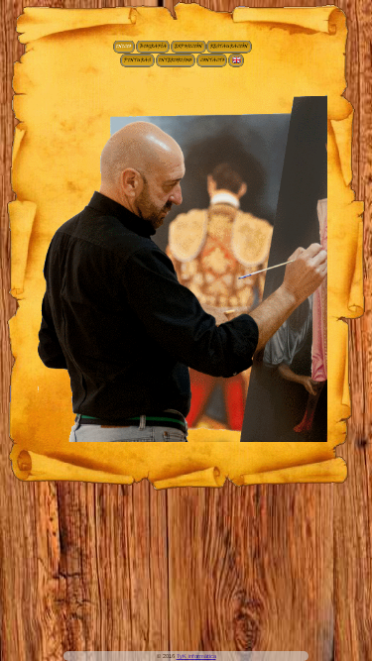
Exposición (188, 47)
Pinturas (137, 60)
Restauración (229, 47)
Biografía (153, 47)
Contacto (212, 60)
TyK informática (196, 656)
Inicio (123, 47)
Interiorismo (175, 60)
